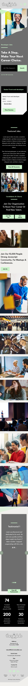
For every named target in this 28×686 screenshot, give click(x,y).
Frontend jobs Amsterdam (14, 655)
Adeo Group (18, 679)
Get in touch (14, 667)
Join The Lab (8, 216)
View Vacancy (9, 110)
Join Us (5, 269)
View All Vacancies (14, 167)
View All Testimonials (14, 591)
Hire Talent (20, 216)
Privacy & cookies (14, 660)
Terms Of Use (14, 662)
